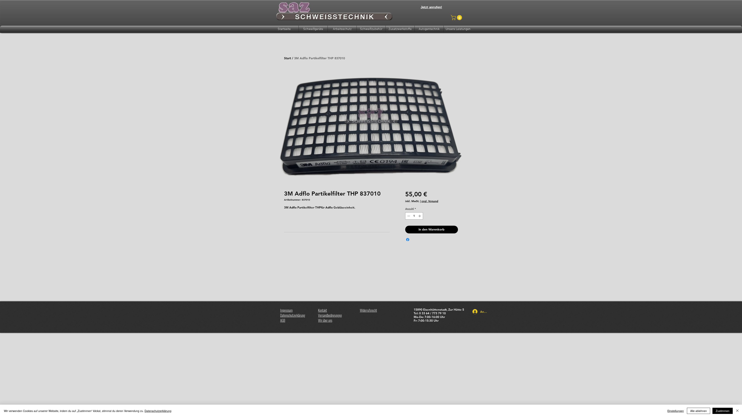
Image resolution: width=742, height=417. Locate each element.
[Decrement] (408, 216)
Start (287, 58)
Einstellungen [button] (675, 411)
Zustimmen (722, 411)
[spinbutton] (414, 216)
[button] (457, 17)
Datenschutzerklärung (158, 411)
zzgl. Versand (429, 201)
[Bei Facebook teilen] (407, 239)
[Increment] (420, 216)
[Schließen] (737, 411)
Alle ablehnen (698, 411)
